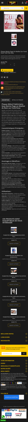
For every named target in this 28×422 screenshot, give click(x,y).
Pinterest (7, 77)
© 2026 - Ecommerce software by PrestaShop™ (14, 406)
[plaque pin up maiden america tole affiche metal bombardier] (13, 271)
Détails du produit (17, 100)
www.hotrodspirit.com (6, 379)
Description (5, 100)
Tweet (4, 77)
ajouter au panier (7, 70)
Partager (2, 77)
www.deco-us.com (10, 377)
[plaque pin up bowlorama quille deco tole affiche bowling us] (13, 230)
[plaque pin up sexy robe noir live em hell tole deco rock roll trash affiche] (13, 291)
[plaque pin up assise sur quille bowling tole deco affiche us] (13, 312)
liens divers (5, 337)
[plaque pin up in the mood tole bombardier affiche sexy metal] (13, 250)
